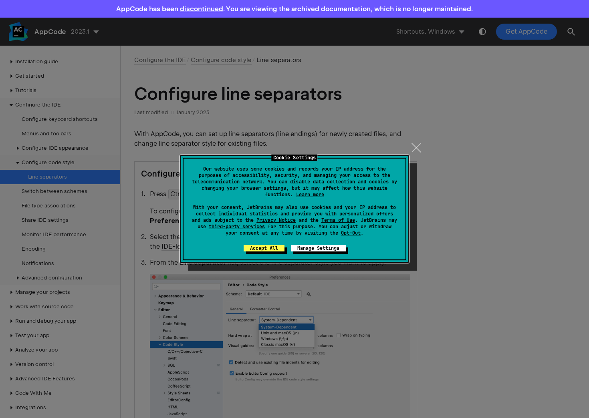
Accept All (264, 248)
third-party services (237, 226)
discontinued (201, 9)
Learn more (310, 194)
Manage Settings (318, 248)
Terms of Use (338, 220)
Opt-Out (351, 233)
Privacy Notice (276, 220)
